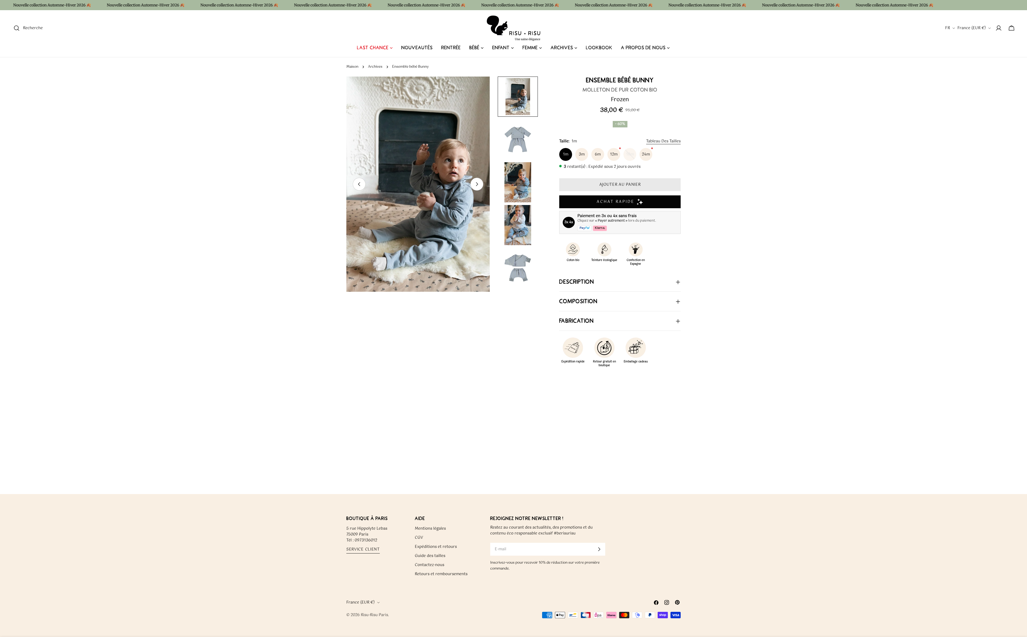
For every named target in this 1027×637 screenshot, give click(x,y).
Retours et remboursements (441, 574)
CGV (419, 537)
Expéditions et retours (436, 547)
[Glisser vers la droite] (476, 184)
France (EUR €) (971, 28)
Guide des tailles (430, 556)
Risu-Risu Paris (374, 615)
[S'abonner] (599, 549)
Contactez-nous (429, 565)
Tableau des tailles (663, 141)
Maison (352, 67)
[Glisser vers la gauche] (359, 184)
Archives (375, 67)
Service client (363, 550)
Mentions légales (430, 528)
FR (947, 28)
